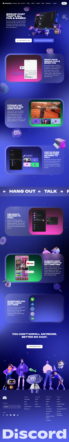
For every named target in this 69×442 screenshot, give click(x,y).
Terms (58, 399)
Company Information (59, 414)
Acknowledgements (61, 408)
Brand (36, 404)
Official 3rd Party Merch (50, 417)
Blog (47, 404)
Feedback (48, 420)
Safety (47, 401)
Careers (55, 3)
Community (49, 408)
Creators (48, 406)
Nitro (19, 3)
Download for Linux (24, 40)
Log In (64, 3)
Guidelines (59, 406)
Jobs (36, 401)
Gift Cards (26, 408)
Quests (47, 413)
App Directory (27, 406)
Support (48, 399)
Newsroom (37, 406)
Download (14, 3)
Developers (49, 411)
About (36, 399)
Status (25, 404)
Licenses (59, 411)
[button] (23, 3)
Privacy (58, 401)
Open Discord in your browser (43, 40)
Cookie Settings (60, 404)
